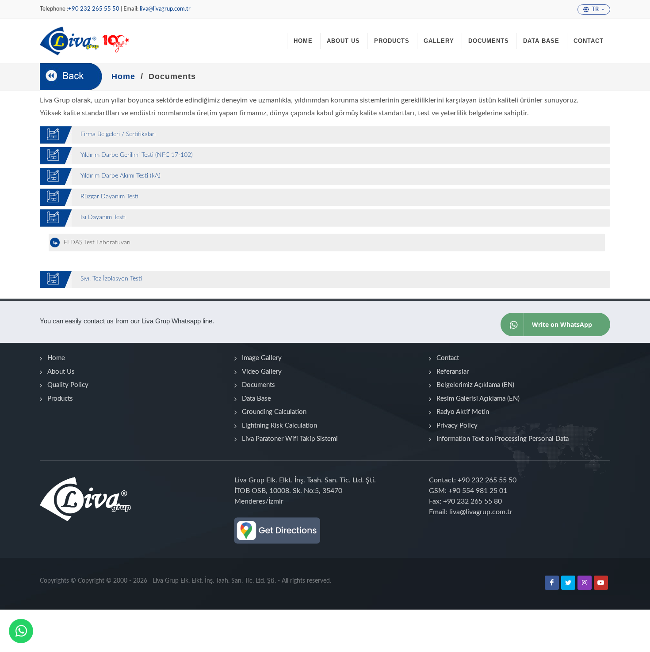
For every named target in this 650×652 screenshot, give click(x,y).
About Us (61, 371)
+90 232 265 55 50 (93, 9)
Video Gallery (262, 371)
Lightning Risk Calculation (279, 425)
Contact (447, 358)
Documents (258, 385)
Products (60, 398)
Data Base (256, 398)
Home (56, 358)
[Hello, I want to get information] (20, 630)
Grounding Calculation (274, 412)
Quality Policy (67, 385)
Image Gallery (262, 358)
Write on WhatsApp (562, 324)
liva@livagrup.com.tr (165, 9)
